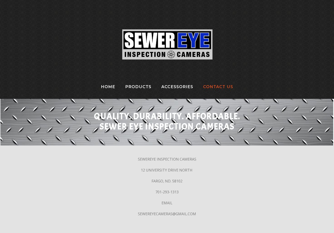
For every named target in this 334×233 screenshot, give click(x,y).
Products (138, 86)
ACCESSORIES (177, 86)
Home (108, 86)
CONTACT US (218, 86)
